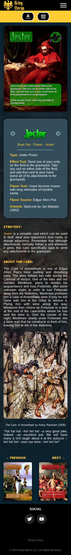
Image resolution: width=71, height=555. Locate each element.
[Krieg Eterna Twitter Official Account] (30, 519)
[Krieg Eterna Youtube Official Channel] (42, 519)
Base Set (23, 144)
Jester (49, 144)
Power (37, 144)
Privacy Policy (35, 540)
